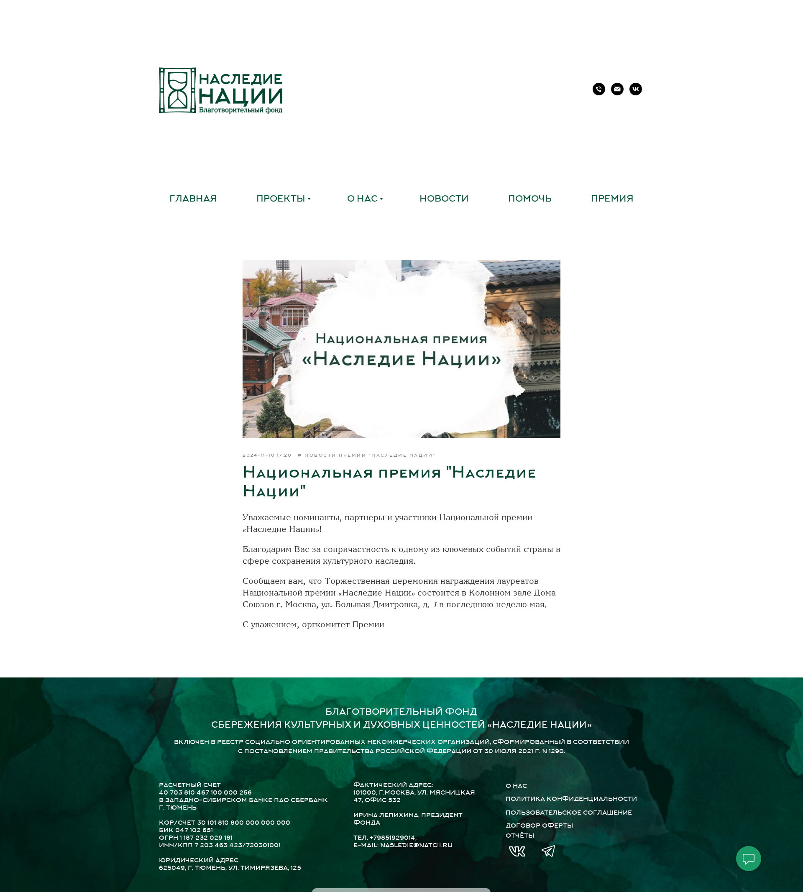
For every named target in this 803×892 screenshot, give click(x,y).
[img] (517, 851)
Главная (193, 199)
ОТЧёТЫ (520, 836)
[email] (617, 89)
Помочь (530, 199)
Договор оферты (539, 826)
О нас (362, 199)
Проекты (280, 199)
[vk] (635, 89)
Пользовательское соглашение (569, 813)
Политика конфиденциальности (571, 799)
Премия (612, 199)
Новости (444, 199)
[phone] (599, 89)
